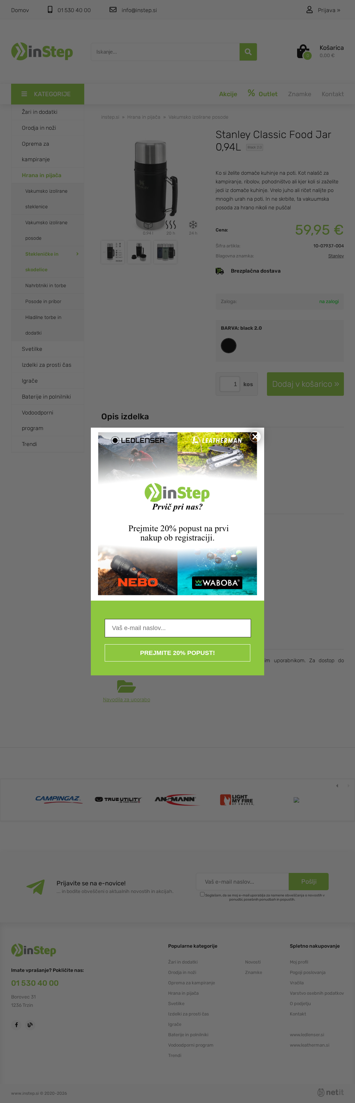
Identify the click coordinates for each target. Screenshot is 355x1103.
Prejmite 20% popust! (177, 652)
